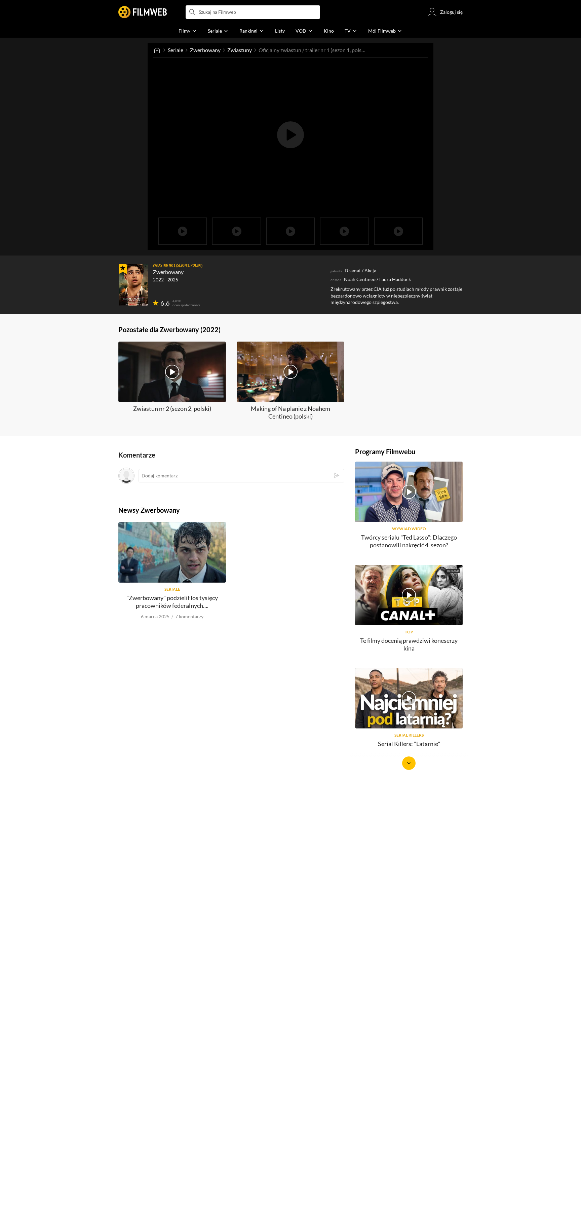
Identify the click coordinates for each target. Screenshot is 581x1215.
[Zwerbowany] (133, 285)
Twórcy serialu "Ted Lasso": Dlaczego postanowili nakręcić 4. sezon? (409, 541)
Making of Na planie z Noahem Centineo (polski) (290, 412)
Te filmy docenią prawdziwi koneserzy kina (409, 644)
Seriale (175, 50)
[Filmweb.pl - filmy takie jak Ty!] (142, 12)
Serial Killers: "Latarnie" (409, 743)
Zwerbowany (205, 50)
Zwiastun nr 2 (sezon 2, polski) (172, 408)
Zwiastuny (239, 50)
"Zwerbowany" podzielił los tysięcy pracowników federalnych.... (172, 601)
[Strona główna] (157, 50)
